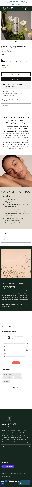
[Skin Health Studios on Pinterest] (5, 463)
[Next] (29, 3)
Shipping (4, 100)
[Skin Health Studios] (7, 8)
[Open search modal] (22, 8)
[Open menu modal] (29, 8)
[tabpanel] (16, 389)
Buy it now (16, 79)
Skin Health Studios (16, 473)
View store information (10, 95)
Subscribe (27, 457)
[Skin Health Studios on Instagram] (2, 463)
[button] (16, 344)
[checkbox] (6, 381)
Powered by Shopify (6, 476)
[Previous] (2, 3)
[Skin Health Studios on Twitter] (8, 463)
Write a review (16, 362)
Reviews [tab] (6, 369)
